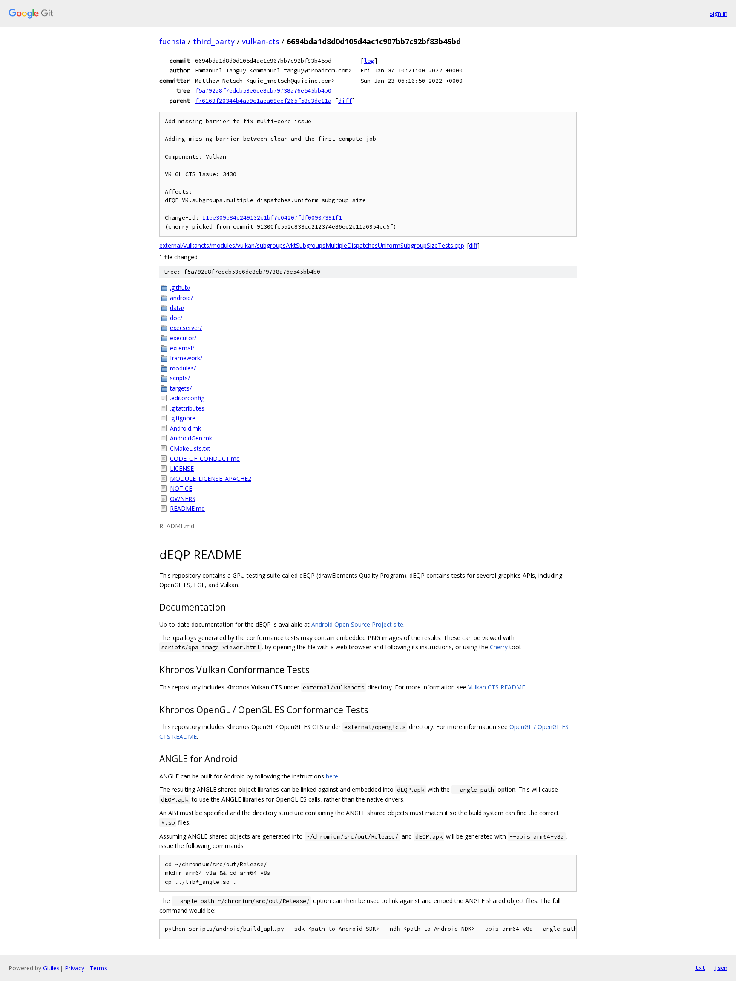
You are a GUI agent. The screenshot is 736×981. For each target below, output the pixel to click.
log (369, 60)
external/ (182, 348)
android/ (181, 298)
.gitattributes (187, 408)
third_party (214, 41)
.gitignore (183, 418)
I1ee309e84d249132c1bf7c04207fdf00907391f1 (272, 217)
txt (700, 968)
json (720, 968)
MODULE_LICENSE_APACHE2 (210, 479)
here (332, 776)
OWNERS (183, 499)
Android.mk (185, 428)
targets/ (181, 388)
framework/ (186, 358)
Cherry (499, 647)
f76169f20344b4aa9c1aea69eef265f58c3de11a (263, 100)
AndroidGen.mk (191, 438)
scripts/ (180, 378)
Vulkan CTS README (496, 687)
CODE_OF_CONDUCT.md (205, 458)
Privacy (74, 968)
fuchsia (172, 41)
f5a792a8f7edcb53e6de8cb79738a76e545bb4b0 (263, 90)
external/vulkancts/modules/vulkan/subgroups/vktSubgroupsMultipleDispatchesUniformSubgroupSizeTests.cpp (311, 245)
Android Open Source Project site (357, 624)
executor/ (183, 338)
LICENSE (182, 468)
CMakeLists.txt (190, 448)
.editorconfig (187, 398)
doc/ (176, 318)
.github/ (180, 288)
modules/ (183, 368)
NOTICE (181, 488)
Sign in (718, 13)
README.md (187, 508)
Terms (98, 968)
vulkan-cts (260, 41)
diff (345, 100)
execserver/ (186, 328)
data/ (177, 308)
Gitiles (51, 968)
